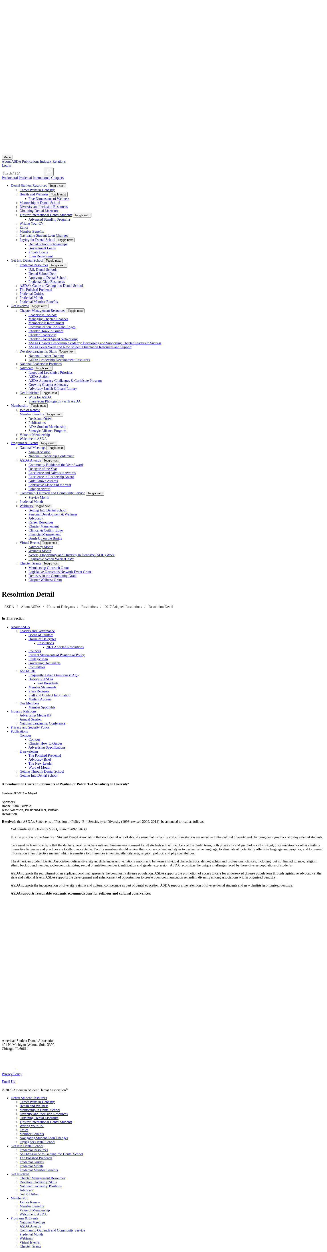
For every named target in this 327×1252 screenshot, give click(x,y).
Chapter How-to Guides (45, 743)
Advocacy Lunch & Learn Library (52, 388)
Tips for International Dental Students (46, 215)
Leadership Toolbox (42, 315)
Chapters (57, 178)
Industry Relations (53, 161)
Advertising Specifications (46, 747)
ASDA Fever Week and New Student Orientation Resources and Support (79, 347)
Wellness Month (39, 551)
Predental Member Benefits (39, 302)
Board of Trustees (40, 635)
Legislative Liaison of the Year (49, 485)
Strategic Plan (38, 659)
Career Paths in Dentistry (37, 190)
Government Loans (42, 248)
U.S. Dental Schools (42, 269)
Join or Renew (30, 410)
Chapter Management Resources (42, 310)
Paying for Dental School (37, 240)
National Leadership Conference (51, 456)
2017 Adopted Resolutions (123, 607)
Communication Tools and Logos (51, 327)
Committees (36, 667)
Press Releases (38, 691)
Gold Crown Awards (43, 481)
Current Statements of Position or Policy (56, 655)
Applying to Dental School (47, 277)
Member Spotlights (41, 707)
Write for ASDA (40, 397)
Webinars (26, 506)
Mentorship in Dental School (40, 203)
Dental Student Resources (29, 185)
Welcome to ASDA (33, 439)
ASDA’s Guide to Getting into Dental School (51, 285)
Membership (19, 405)
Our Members (29, 703)
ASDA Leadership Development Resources (59, 360)
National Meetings (32, 447)
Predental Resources (34, 265)
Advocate (26, 368)
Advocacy (35, 518)
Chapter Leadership (42, 335)
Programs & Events (24, 443)
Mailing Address (40, 699)
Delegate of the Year (42, 469)
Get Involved (20, 306)
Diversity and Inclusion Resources (44, 207)
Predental (25, 178)
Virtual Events (30, 542)
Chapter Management (43, 526)
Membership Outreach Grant (48, 568)
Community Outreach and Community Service (52, 493)
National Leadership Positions (41, 364)
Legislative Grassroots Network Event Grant (59, 572)
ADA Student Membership (47, 427)
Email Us (8, 1082)
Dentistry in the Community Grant (52, 576)
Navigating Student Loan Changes (44, 235)
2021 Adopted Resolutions (65, 647)
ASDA (9, 607)
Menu (7, 157)
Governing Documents (44, 663)
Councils (34, 651)
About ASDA (11, 161)
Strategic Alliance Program (47, 431)
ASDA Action (38, 376)
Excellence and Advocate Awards (52, 473)
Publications (30, 161)
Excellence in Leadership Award (51, 477)
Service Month (38, 497)
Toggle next (57, 185)
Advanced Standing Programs (49, 219)
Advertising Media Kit (35, 715)
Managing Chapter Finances (48, 319)
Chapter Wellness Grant (45, 580)
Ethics (24, 227)
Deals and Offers (40, 419)
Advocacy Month (40, 547)
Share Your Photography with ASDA (54, 401)
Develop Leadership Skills (38, 351)
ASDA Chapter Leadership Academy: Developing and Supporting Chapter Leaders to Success (94, 343)
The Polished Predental (36, 289)
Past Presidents (47, 683)
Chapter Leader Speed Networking (53, 339)
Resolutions (89, 607)
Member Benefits (32, 231)
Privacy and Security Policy (30, 727)
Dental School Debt (42, 273)
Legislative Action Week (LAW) (51, 559)
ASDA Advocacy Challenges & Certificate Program (65, 380)
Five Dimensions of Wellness (48, 199)
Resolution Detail (161, 607)
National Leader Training (46, 356)
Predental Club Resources (46, 281)
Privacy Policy (12, 1074)
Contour (25, 735)
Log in (6, 165)
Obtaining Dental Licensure (39, 211)
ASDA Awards (30, 460)
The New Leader (40, 763)
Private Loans (38, 252)
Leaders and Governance (37, 631)
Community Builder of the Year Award (55, 465)
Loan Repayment (40, 256)
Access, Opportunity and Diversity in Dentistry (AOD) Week (71, 555)
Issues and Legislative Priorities (50, 372)
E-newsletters (29, 751)
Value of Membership (35, 435)
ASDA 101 (28, 671)
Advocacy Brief (39, 759)
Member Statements (42, 687)
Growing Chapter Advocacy (48, 384)
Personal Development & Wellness (52, 514)
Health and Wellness (34, 194)
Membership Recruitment (46, 323)
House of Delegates (61, 607)
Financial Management (44, 534)
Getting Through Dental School (42, 771)
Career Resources (40, 522)
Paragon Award (39, 489)
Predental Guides (32, 294)
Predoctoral (10, 178)
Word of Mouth (39, 767)
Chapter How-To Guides (45, 331)
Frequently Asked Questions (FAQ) (53, 675)
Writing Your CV (32, 223)
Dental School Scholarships (47, 244)
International (41, 178)
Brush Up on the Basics (45, 538)
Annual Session (39, 452)
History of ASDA (40, 679)
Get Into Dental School (27, 260)
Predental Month (31, 298)
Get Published (29, 393)
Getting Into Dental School (47, 510)
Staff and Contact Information (49, 695)
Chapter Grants (30, 563)
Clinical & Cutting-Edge (45, 530)
